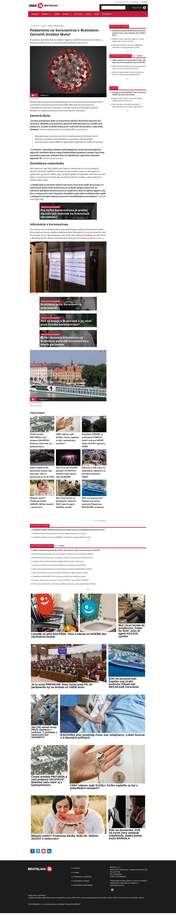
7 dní (133, 56)
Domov (35, 14)
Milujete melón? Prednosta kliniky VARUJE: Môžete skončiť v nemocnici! (127, 99)
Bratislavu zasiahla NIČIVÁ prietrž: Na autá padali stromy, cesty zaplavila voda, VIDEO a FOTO (129, 33)
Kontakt (76, 868)
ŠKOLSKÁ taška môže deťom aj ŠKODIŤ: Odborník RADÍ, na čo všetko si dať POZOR (127, 105)
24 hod (139, 56)
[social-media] (112, 890)
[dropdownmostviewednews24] (127, 79)
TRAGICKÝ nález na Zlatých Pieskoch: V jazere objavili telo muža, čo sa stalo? (128, 40)
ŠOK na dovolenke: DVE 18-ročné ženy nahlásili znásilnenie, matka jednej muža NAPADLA (64, 584)
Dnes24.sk (38, 402)
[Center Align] (127, 7)
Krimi (56, 14)
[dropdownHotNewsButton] (127, 111)
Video (88, 14)
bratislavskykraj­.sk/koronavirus (89, 238)
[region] (59, 5)
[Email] (43, 851)
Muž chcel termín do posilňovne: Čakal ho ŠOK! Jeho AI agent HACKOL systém (60, 573)
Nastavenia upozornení (83, 885)
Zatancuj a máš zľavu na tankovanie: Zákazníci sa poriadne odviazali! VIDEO (59, 565)
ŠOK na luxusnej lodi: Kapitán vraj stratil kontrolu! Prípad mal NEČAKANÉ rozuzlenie (62, 569)
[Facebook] (32, 851)
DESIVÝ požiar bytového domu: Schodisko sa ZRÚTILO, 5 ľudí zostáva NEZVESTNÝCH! (128, 73)
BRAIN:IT (77, 904)
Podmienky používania (82, 877)
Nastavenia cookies (81, 881)
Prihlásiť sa (137, 8)
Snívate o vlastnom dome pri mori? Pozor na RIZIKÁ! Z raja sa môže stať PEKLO (60, 580)
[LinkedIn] (49, 851)
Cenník (76, 872)
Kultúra (78, 14)
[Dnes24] (51, 5)
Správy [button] (46, 14)
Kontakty (107, 14)
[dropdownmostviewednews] (127, 51)
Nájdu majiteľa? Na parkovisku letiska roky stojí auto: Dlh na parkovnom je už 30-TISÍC (129, 61)
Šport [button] (65, 14)
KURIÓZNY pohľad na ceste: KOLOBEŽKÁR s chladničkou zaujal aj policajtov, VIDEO (127, 46)
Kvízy (96, 14)
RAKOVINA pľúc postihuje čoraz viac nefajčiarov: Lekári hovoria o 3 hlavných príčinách (129, 67)
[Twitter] (38, 851)
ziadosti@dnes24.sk (117, 885)
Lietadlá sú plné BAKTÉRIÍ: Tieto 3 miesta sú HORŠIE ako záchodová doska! (129, 93)
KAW (43, 26)
